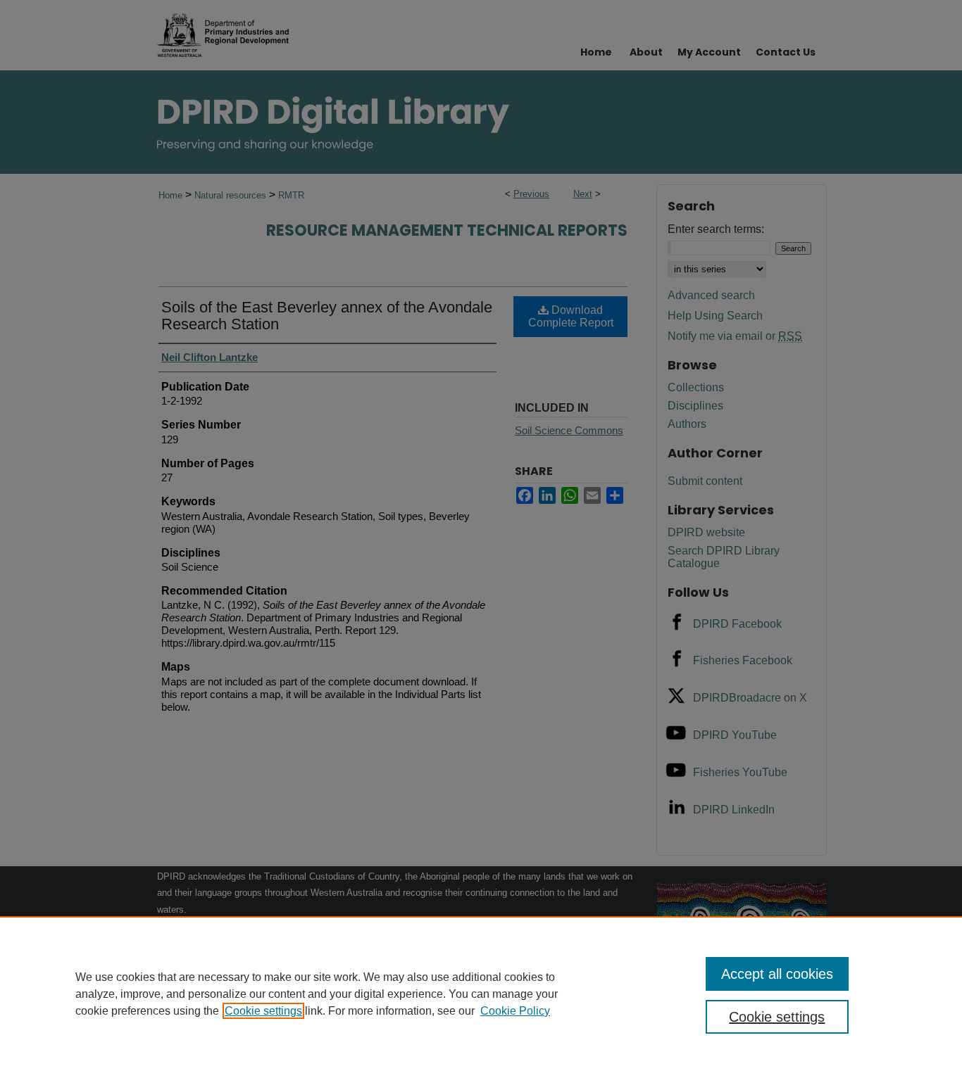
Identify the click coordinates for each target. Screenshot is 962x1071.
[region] (481, 993)
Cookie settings (263, 1011)
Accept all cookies (777, 974)
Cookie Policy (515, 1011)
